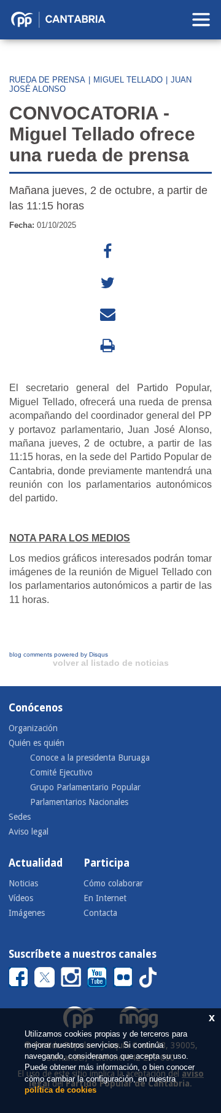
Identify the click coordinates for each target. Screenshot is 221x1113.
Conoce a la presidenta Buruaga (90, 758)
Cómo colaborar (113, 883)
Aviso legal (28, 831)
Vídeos (21, 898)
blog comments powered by (58, 654)
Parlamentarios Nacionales (79, 802)
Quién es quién (36, 743)
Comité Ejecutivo (61, 772)
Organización (33, 728)
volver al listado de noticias (111, 663)
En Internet (104, 898)
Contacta (100, 913)
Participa (106, 863)
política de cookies (60, 1090)
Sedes (20, 817)
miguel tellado (128, 79)
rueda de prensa (47, 79)
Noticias (23, 883)
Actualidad (36, 863)
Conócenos (36, 708)
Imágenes (27, 913)
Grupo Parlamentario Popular (85, 787)
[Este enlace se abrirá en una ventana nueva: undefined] (107, 251)
